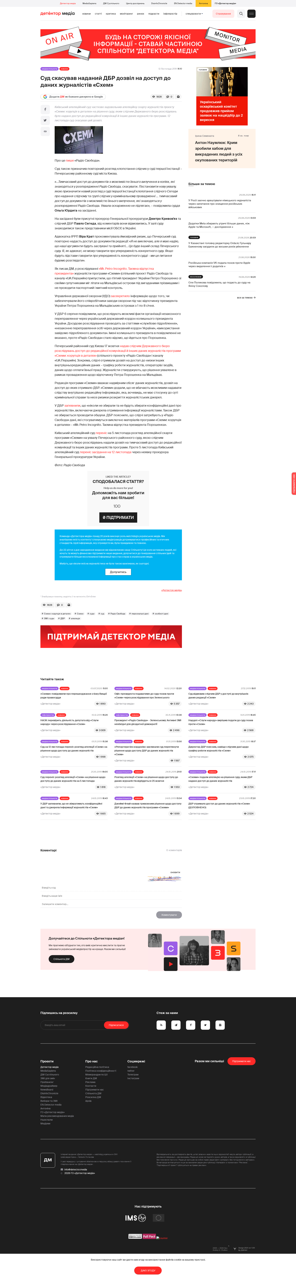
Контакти (90, 1085)
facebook (132, 1067)
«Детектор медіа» (171, 590)
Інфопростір (170, 13)
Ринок (140, 13)
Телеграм (132, 1074)
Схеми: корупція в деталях (57, 613)
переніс (101, 433)
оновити (175, 872)
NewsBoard (46, 1089)
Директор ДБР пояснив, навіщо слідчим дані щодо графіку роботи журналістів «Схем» (218, 748)
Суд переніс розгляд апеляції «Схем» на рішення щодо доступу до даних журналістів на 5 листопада (72, 779)
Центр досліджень (135, 3)
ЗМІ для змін (47, 1078)
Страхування (223, 13)
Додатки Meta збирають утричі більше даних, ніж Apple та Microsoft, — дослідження (219, 225)
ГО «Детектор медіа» (225, 3)
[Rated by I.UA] (162, 1238)
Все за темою (244, 297)
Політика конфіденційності (100, 1070)
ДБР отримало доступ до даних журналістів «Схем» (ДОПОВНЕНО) (219, 805)
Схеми (80, 613)
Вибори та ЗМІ (49, 1100)
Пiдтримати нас (241, 1061)
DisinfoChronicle (159, 3)
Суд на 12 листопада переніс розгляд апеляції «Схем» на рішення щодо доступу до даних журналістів (73, 748)
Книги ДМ (91, 1078)
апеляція (75, 618)
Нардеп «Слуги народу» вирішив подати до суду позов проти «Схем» (220, 722)
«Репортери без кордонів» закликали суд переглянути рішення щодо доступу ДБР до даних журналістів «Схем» (146, 750)
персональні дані (140, 613)
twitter (130, 1070)
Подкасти (153, 13)
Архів (88, 1100)
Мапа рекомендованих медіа (57, 1116)
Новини (86, 13)
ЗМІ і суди (49, 618)
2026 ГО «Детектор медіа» (79, 1173)
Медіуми (45, 1123)
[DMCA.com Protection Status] (135, 1238)
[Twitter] (45, 120)
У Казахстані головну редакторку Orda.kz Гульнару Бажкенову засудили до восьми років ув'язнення (219, 244)
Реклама (90, 1082)
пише (70, 160)
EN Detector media (183, 3)
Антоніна (203, 3)
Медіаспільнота (49, 68)
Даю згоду (148, 1270)
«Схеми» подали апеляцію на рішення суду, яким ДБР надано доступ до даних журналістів (220, 779)
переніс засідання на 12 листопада (105, 452)
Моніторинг (126, 13)
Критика (111, 13)
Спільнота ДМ (61, 959)
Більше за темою (201, 184)
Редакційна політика (97, 1067)
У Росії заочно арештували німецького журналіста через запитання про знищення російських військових (219, 204)
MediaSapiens (89, 3)
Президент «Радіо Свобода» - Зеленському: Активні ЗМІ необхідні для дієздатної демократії (147, 722)
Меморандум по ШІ (96, 1074)
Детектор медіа (68, 3)
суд (102, 613)
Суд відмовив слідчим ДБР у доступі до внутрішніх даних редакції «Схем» (218, 695)
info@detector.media (75, 1169)
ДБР (62, 618)
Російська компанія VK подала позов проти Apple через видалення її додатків (219, 264)
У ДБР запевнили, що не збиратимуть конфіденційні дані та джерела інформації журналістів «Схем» (71, 805)
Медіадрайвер (48, 1085)
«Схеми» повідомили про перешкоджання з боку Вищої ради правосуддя (73, 695)
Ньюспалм (46, 1119)
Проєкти (47, 1061)
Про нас (91, 1061)
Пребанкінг (47, 1082)
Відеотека (46, 1097)
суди (92, 613)
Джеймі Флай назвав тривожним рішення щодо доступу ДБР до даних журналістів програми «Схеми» (147, 805)
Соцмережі (136, 1061)
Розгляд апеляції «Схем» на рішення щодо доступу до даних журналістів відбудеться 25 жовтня (146, 779)
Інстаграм (133, 1078)
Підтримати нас (94, 1089)
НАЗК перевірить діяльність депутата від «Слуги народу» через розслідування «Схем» (69, 722)
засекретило (120, 296)
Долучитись (118, 572)
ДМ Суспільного (111, 3)
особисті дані (161, 613)
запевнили (72, 406)
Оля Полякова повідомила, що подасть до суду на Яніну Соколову (219, 284)
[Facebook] (45, 109)
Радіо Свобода (117, 613)
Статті (98, 13)
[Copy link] (45, 131)
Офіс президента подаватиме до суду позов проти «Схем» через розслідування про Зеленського (144, 695)
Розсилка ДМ (93, 1097)
